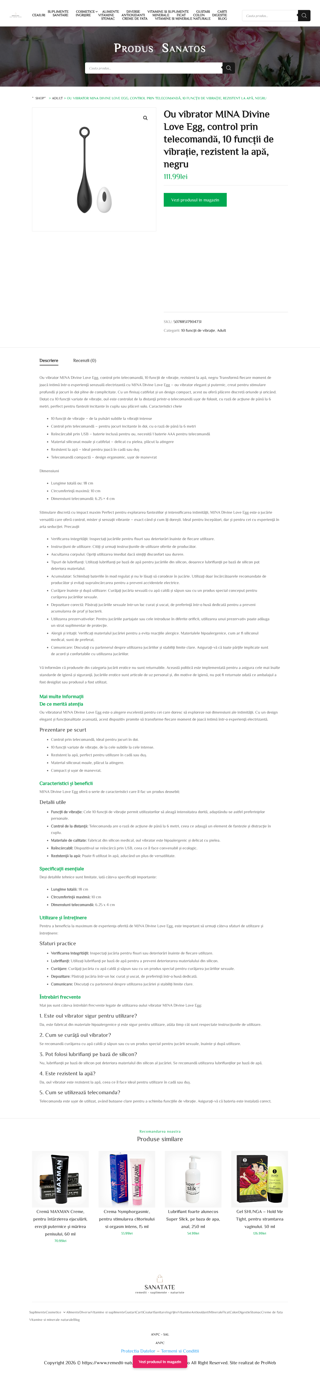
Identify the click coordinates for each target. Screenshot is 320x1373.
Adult (57, 98)
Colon (199, 15)
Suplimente (58, 11)
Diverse (133, 11)
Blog (222, 18)
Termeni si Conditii (180, 1350)
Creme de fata (135, 18)
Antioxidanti (133, 15)
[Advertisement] (226, 265)
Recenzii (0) (84, 360)
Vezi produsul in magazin (195, 199)
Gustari (203, 11)
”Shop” (40, 98)
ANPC (160, 1343)
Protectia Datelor (138, 1350)
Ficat (181, 15)
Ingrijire (83, 15)
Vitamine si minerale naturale (182, 18)
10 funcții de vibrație (198, 330)
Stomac (108, 18)
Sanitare (60, 15)
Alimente (110, 11)
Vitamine (106, 15)
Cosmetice (85, 11)
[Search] (304, 15)
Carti (222, 11)
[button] (145, 118)
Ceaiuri (38, 15)
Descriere (49, 360)
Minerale (160, 15)
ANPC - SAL (160, 1334)
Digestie (219, 15)
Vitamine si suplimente (168, 11)
